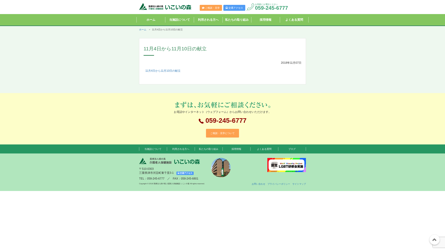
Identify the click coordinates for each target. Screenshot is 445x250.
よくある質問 (294, 19)
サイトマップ (299, 184)
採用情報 (266, 19)
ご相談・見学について (222, 133)
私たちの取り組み (237, 19)
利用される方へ (208, 19)
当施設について (179, 19)
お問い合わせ (258, 184)
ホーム (151, 19)
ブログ (292, 149)
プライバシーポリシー (279, 184)
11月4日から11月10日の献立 (163, 70)
